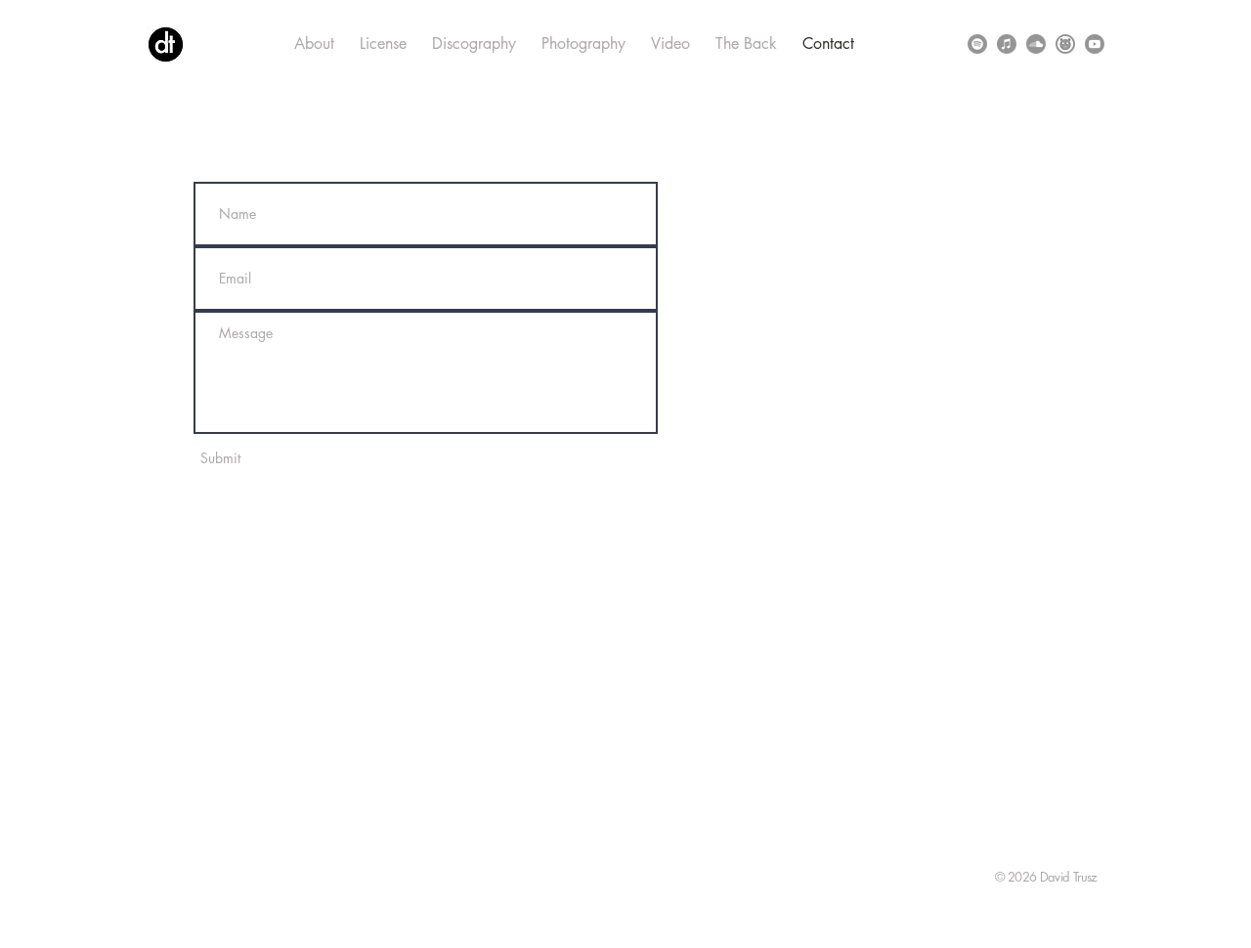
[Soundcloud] (1036, 44)
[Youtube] (1094, 44)
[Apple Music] (1006, 44)
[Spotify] (977, 44)
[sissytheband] (1065, 44)
